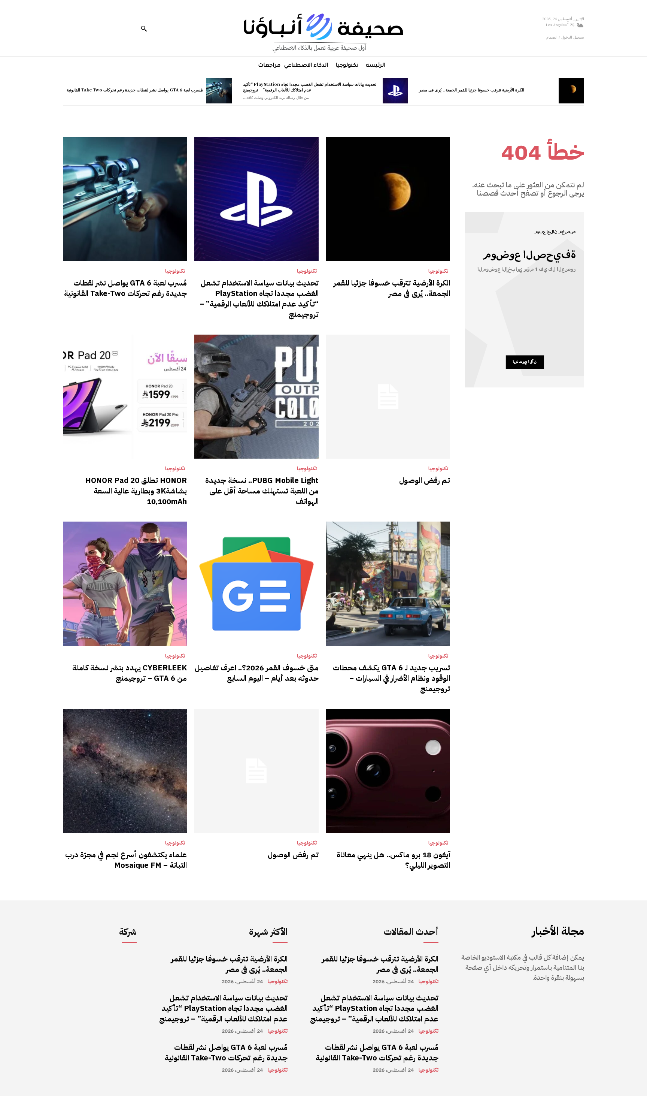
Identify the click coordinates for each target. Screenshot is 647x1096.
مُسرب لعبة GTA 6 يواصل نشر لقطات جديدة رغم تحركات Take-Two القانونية (135, 90)
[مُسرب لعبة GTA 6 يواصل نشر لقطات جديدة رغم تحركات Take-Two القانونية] (219, 90)
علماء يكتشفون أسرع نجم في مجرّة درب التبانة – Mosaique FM (126, 860)
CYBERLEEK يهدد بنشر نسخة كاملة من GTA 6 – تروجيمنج (129, 673)
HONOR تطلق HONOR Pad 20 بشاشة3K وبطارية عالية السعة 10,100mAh (136, 491)
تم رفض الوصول (424, 480)
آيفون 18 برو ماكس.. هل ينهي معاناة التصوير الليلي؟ (393, 860)
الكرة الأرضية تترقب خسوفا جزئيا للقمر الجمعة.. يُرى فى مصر (471, 90)
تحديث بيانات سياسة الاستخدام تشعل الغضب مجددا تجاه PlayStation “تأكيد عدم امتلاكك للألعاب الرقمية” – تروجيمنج (309, 87)
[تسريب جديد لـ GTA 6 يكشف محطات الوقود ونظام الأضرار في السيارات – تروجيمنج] (388, 584)
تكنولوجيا (438, 271)
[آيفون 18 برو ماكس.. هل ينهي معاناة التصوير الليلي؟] (388, 771)
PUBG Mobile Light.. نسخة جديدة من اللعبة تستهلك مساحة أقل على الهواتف (262, 491)
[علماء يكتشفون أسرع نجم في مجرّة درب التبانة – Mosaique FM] (125, 771)
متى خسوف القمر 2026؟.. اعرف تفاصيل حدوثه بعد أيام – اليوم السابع (257, 673)
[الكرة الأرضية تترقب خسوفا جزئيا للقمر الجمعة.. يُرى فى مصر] (571, 90)
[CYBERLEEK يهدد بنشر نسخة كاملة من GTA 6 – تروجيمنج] (125, 584)
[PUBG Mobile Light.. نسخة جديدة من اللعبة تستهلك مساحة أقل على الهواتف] (256, 397)
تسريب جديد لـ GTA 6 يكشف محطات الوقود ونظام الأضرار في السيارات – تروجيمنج (391, 678)
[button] (144, 28)
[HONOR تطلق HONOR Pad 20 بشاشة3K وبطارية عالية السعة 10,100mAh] (125, 397)
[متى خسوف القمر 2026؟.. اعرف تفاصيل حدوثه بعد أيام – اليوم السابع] (256, 584)
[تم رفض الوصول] (388, 397)
